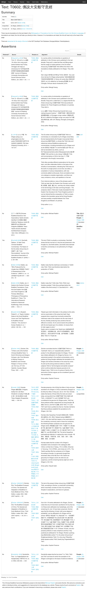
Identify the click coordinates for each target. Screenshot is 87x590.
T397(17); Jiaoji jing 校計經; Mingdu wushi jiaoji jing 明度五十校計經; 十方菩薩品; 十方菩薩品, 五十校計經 (35, 469)
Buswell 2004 (16, 312)
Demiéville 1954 (16, 554)
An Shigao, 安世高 (80, 220)
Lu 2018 (14, 135)
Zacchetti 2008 (16, 240)
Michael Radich (50, 583)
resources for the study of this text (17, 41)
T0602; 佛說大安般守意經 (35, 60)
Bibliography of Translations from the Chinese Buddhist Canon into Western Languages (57, 33)
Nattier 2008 (21, 23)
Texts (9, 2)
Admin (84, 2)
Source (14, 54)
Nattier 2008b (16, 265)
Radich (78, 585)
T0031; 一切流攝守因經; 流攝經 (35, 402)
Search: (67, 50)
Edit (42, 91)
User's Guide (35, 2)
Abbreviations (44, 2)
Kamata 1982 (25, 26)
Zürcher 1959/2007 (26, 29)
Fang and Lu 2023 (17, 58)
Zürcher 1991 (16, 348)
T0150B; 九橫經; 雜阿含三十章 (35, 437)
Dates (28, 2)
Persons (16, 2)
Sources (22, 2)
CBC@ (3, 2)
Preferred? (6, 54)
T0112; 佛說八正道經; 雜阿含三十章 (35, 426)
